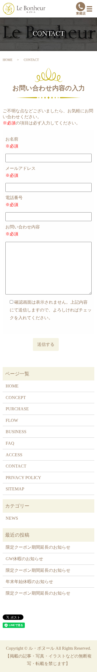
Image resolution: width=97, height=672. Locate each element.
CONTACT (16, 466)
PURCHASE (17, 409)
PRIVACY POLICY (23, 477)
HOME (7, 60)
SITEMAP (15, 489)
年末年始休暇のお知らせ (29, 581)
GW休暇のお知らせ (24, 558)
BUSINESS (16, 431)
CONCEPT (16, 397)
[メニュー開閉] (89, 9)
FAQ (10, 443)
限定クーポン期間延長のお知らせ (38, 547)
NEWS (12, 518)
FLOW (12, 420)
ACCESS (14, 454)
